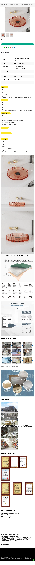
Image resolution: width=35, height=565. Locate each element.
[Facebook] (2, 47)
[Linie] (4, 47)
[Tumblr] (12, 47)
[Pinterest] (10, 47)
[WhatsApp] (8, 47)
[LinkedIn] (14, 47)
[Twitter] (6, 47)
